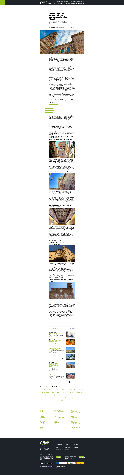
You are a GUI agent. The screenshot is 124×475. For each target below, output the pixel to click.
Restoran (69, 3)
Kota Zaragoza (56, 412)
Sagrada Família (74, 417)
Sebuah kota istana (74, 426)
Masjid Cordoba (74, 418)
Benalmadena (42, 417)
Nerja (41, 432)
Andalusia (63, 389)
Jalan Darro (73, 416)
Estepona (42, 422)
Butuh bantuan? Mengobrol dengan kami (61, 1)
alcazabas (50, 389)
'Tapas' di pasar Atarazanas (59, 411)
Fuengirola (71, 392)
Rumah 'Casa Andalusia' (58, 409)
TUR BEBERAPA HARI (81, 3)
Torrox (41, 410)
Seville (50, 397)
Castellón (42, 418)
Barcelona (79, 389)
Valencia (41, 412)
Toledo (55, 397)
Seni (74, 389)
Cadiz (53, 392)
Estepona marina (57, 424)
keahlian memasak (79, 392)
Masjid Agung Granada (58, 410)
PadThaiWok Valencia (75, 422)
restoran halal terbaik (45, 392)
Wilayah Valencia (77, 397)
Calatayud (73, 421)
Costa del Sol (65, 392)
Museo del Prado (74, 410)
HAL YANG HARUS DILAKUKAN (60, 3)
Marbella (41, 429)
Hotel (66, 3)
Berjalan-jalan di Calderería (59, 417)
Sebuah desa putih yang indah (59, 415)
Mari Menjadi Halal (51, 7)
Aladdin (55, 416)
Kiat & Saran (51, 354)
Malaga (41, 428)
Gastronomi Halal (52, 332)
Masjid (45, 397)
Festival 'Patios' (74, 411)
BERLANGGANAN (81, 457)
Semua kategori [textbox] (72, 328)
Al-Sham (55, 414)
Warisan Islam (58, 7)
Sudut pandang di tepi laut (59, 418)
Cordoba (58, 392)
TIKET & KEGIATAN (74, 3)
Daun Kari (55, 423)
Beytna (72, 415)
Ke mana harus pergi (51, 3)
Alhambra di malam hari (75, 427)
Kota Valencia (70, 397)
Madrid (41, 427)
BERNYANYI (58, 457)
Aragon (69, 389)
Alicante (41, 411)
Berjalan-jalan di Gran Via (75, 423)
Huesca (41, 426)
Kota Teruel (73, 424)
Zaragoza (62, 400)
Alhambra (55, 421)
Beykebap (73, 420)
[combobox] (72, 329)
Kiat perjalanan (62, 397)
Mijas (41, 430)
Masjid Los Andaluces (75, 409)
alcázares (57, 389)
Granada (41, 424)
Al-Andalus (44, 389)
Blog (55, 7)
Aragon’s (61, 69)
